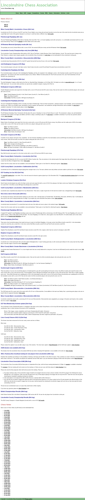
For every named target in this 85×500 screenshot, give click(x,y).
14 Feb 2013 (7, 461)
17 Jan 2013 (7, 455)
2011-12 (6, 24)
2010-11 (6, 26)
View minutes (69, 350)
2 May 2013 (7, 480)
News (21, 13)
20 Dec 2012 (7, 448)
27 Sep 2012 (7, 428)
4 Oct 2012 (6, 430)
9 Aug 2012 (7, 418)
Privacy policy (28, 499)
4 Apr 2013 (7, 473)
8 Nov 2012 (7, 438)
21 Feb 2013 (7, 463)
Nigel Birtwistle (53, 344)
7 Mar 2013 (7, 466)
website (20, 41)
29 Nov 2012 (7, 443)
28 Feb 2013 (7, 465)
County (42, 13)
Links (67, 13)
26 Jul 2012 (7, 415)
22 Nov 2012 (7, 442)
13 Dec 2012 (7, 447)
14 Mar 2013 (7, 468)
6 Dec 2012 (7, 445)
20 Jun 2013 (7, 491)
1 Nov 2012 (7, 437)
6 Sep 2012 (7, 425)
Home (17, 13)
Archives (63, 13)
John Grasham (8, 116)
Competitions (35, 13)
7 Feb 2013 (7, 460)
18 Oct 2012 (7, 433)
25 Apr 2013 (7, 478)
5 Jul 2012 (6, 410)
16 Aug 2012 (7, 420)
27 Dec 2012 (7, 450)
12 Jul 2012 (7, 412)
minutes (5, 367)
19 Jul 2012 (7, 413)
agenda (68, 364)
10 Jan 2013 (7, 453)
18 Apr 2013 (7, 476)
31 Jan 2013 (7, 458)
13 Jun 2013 (7, 490)
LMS (25, 13)
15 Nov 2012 (7, 440)
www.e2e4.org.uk (69, 82)
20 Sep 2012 (7, 427)
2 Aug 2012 (7, 417)
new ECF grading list (8, 175)
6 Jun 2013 (7, 488)
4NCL (46, 13)
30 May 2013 (7, 486)
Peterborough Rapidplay (14, 216)
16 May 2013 (7, 483)
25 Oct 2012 (7, 435)
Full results (51, 34)
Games (51, 13)
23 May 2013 (7, 485)
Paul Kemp (31, 107)
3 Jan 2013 (7, 452)
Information (57, 13)
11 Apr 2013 (7, 475)
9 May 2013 (7, 481)
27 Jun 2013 (7, 495)
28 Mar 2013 (7, 471)
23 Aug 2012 (7, 422)
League (29, 13)
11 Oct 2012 (7, 432)
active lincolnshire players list (69, 175)
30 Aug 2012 (7, 423)
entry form (47, 55)
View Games (64, 163)
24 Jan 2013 (7, 457)
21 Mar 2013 (7, 470)
